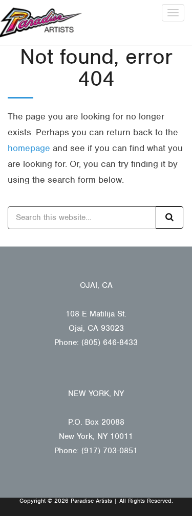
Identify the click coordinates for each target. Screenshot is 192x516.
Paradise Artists (41, 22)
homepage (29, 148)
